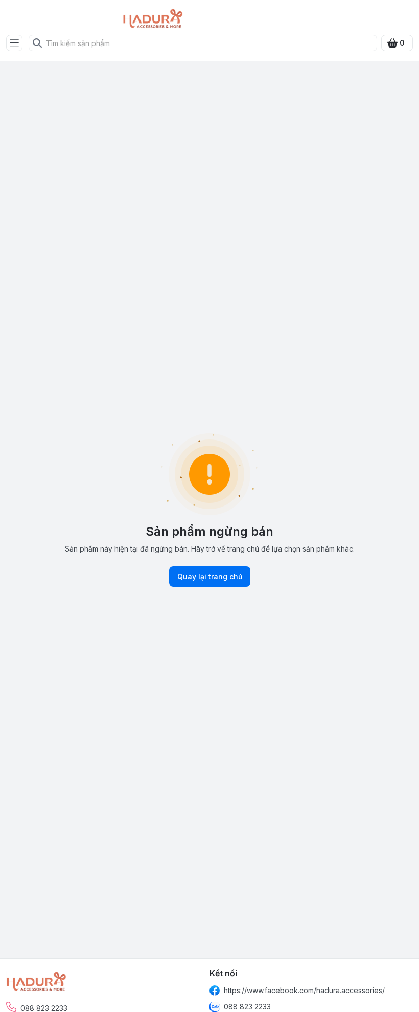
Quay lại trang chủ (209, 576)
